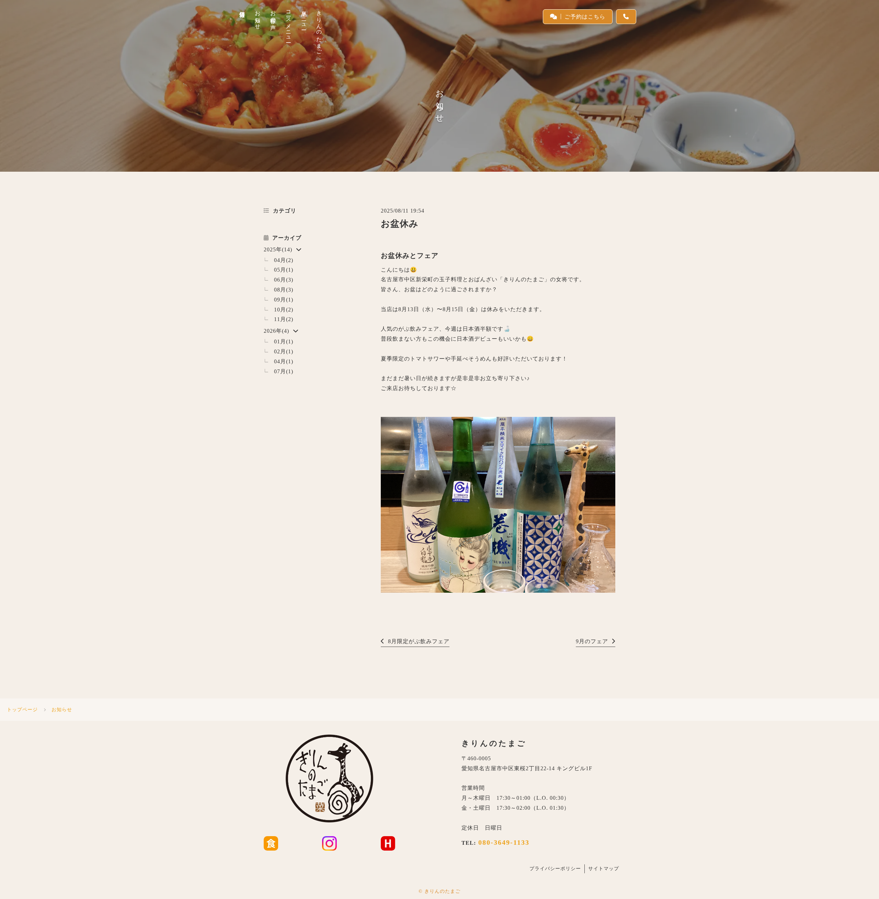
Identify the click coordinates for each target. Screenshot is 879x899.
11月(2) (283, 319)
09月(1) (283, 300)
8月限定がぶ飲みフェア (418, 641)
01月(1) (283, 341)
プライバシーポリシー (555, 868)
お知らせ (62, 709)
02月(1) (283, 351)
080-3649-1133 (502, 842)
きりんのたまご (442, 891)
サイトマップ (603, 868)
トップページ (22, 709)
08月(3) (283, 290)
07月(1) (283, 371)
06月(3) (283, 280)
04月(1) (283, 361)
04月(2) (283, 260)
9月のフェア (592, 641)
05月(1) (283, 270)
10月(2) (283, 309)
